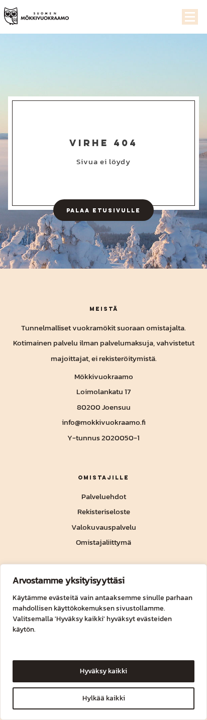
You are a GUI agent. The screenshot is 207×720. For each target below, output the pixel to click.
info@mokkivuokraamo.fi (104, 422)
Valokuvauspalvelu (103, 527)
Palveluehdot (103, 496)
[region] (103, 642)
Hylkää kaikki (103, 698)
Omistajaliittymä (103, 542)
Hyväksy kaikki (103, 671)
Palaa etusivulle (103, 210)
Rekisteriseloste (103, 511)
